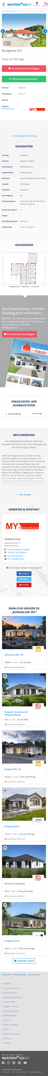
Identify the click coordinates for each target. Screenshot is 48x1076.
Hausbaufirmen (10, 993)
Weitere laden (25, 960)
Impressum (5, 1072)
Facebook (25, 573)
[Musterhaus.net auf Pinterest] (21, 1063)
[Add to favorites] (5, 619)
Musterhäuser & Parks (13, 997)
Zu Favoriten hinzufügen (26, 68)
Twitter (25, 579)
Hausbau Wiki (9, 1002)
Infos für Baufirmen (12, 1034)
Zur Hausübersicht (10, 11)
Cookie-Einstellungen (35, 1072)
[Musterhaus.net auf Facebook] (4, 1063)
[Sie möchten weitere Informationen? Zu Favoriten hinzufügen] (24, 30)
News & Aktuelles (11, 1025)
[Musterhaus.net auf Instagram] (10, 1063)
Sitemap (7, 1038)
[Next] (45, 31)
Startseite (6, 974)
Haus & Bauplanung (12, 988)
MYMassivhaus (19, 974)
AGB (13, 1072)
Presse (6, 1029)
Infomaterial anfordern (25, 79)
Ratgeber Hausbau (11, 1006)
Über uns (7, 1020)
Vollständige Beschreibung (25, 136)
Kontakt (7, 1043)
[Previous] (2, 31)
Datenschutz (21, 1072)
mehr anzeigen (25, 494)
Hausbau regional (11, 1011)
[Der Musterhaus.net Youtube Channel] (25, 1063)
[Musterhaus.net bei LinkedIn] (15, 1063)
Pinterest (25, 585)
